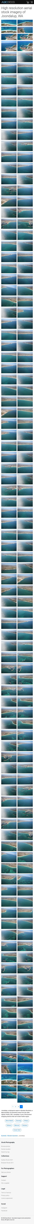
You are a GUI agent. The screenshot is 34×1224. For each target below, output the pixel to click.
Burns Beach (9, 1120)
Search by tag (5, 1152)
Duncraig (18, 1120)
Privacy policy (5, 1195)
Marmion (16, 1125)
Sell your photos (6, 1172)
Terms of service (6, 1192)
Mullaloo (24, 1125)
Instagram (4, 1208)
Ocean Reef (17, 1130)
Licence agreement (6, 1198)
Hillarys (26, 1120)
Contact (3, 1180)
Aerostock (8, 2)
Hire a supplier (5, 1183)
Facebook (4, 1210)
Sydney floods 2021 (7, 1160)
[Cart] (28, 2)
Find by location (5, 1149)
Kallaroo (9, 1125)
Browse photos (5, 1146)
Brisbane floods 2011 (7, 1163)
